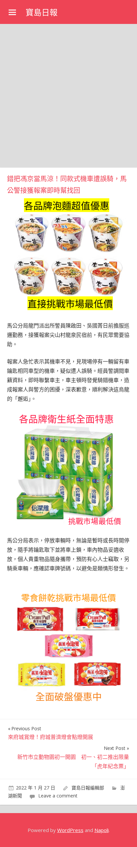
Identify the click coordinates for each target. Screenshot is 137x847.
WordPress (70, 830)
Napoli (101, 830)
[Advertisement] (68, 95)
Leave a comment (57, 795)
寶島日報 (42, 12)
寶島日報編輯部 (87, 787)
